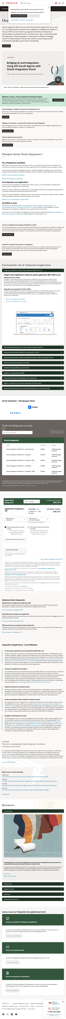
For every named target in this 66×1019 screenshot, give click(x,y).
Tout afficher (5, 794)
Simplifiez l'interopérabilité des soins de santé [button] (16, 367)
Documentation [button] (8, 811)
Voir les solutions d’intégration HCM (12, 621)
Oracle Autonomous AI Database (24, 722)
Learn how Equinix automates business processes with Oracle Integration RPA (25, 777)
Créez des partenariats (8, 234)
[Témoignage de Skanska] (50, 407)
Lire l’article (5, 117)
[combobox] (36, 3)
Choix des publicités (24, 1006)
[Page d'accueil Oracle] (12, 3)
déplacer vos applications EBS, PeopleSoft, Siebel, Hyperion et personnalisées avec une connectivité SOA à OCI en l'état (28, 206)
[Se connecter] (59, 3)
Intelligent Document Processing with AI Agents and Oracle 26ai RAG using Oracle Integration (29, 781)
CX (40, 659)
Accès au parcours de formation (14, 935)
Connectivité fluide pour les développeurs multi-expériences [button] (20, 378)
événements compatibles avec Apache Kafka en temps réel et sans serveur (33, 724)
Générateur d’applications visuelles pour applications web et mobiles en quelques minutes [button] (28, 357)
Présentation (5, 8)
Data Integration (11, 214)
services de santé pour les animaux (40, 682)
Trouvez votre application (12, 962)
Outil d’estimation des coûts (57, 432)
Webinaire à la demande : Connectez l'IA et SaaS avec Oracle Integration (23, 123)
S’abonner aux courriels (41, 1006)
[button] (3, 3)
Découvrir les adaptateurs (12, 990)
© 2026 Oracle (5, 1003)
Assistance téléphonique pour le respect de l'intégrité (14, 1008)
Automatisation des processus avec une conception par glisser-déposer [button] (23, 347)
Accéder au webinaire (58, 100)
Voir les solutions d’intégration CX (12, 632)
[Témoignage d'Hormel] (15, 407)
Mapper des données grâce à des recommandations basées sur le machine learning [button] (27, 388)
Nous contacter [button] (6, 46)
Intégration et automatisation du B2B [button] (14, 373)
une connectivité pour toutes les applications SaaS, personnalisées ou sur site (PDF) (34, 659)
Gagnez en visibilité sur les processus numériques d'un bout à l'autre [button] (22, 383)
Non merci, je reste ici (34, 15)
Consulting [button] (7, 894)
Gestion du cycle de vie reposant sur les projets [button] (16, 362)
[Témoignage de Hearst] (15, 412)
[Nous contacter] (63, 3)
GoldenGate (19, 214)
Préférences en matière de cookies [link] (10, 1006)
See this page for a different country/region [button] (22, 20)
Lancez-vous (7, 873)
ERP (33, 659)
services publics (22, 682)
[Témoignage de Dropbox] (33, 407)
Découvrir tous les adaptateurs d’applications (15, 199)
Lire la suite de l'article (8, 762)
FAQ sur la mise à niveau (10, 876)
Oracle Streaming (37, 724)
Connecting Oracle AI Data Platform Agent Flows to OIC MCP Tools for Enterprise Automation (29, 785)
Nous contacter (31, 1008)
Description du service (29, 485)
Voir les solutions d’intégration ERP (12, 610)
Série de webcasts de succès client (12, 137)
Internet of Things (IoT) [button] (54, 722)
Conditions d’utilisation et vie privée (20, 1003)
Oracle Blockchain (40, 722)
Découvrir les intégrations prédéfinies (15, 299)
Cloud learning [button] (8, 884)
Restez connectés (7, 254)
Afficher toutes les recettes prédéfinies (13, 175)
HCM (36, 659)
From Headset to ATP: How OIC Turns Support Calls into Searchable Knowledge (25, 790)
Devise (3, 430)
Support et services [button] (9, 889)
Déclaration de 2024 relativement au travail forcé (41, 1003)
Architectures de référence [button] (11, 899)
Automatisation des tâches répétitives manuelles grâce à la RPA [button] (21, 352)
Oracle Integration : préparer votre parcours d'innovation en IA (21, 109)
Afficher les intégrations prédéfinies (12, 178)
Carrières (32, 1006)
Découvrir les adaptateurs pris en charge (16, 301)
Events (45, 214)
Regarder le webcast (7, 145)
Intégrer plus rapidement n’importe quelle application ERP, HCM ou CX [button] (23, 270)
